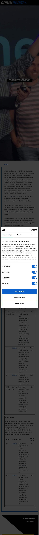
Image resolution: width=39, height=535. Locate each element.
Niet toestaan (19, 303)
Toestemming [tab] (7, 235)
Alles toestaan (19, 291)
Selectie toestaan (19, 297)
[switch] (34, 272)
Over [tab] (32, 235)
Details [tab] (19, 235)
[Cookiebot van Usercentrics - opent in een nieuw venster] (29, 230)
